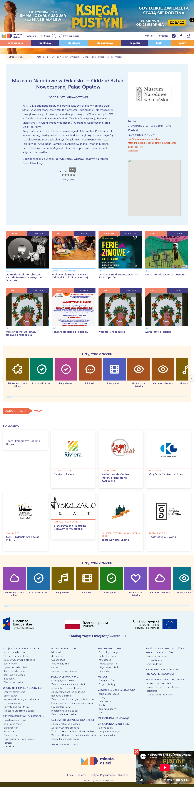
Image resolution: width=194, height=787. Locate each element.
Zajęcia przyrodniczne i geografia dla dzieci (73, 699)
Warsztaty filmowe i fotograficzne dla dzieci (73, 735)
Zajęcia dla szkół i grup (114, 723)
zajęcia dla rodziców (157, 656)
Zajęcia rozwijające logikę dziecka (68, 692)
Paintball (8, 742)
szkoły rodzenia (154, 664)
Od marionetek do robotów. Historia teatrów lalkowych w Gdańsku (24, 277)
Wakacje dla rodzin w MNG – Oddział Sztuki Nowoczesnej (70, 276)
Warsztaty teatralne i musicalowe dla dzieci (121, 534)
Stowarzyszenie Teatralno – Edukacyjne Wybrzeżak (71, 527)
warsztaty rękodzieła (112, 331)
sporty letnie (10, 663)
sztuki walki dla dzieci (14, 675)
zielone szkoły (106, 727)
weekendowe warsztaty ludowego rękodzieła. (21, 333)
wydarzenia (15, 43)
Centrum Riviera (64, 474)
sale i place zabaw (13, 724)
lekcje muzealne (107, 735)
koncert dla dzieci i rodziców (70, 331)
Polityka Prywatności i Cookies (108, 775)
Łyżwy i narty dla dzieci (15, 667)
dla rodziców (105, 43)
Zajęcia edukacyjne (64, 676)
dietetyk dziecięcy (108, 656)
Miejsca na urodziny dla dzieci (19, 710)
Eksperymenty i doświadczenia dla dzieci (72, 703)
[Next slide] (191, 378)
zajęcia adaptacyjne (109, 694)
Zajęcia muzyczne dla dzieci (65, 727)
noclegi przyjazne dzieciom (160, 683)
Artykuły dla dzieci (63, 470)
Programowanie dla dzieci (64, 710)
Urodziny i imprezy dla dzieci (22, 687)
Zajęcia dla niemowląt (114, 718)
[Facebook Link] (181, 35)
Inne (100, 271)
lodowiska (9, 731)
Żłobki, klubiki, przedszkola (116, 689)
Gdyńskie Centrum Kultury (166, 474)
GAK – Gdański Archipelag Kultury (23, 538)
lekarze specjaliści (108, 663)
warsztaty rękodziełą (158, 331)
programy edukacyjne (110, 731)
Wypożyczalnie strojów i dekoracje (21, 699)
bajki (159, 43)
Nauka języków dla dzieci (63, 680)
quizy (182, 43)
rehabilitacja (105, 660)
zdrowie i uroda (154, 660)
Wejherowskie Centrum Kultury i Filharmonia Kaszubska (116, 478)
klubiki (102, 712)
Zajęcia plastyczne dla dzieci (65, 724)
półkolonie (152, 691)
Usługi (102, 676)
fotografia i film (106, 680)
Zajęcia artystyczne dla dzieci (72, 720)
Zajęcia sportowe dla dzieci (22, 648)
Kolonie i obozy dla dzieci (159, 694)
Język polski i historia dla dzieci (66, 688)
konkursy (45, 43)
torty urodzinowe (12, 703)
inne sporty (9, 678)
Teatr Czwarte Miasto (115, 539)
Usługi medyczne (109, 648)
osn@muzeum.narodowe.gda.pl (144, 139)
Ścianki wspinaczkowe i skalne (19, 739)
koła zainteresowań (61, 707)
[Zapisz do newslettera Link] (188, 35)
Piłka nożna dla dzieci (14, 682)
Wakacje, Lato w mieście (63, 271)
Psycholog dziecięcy (109, 652)
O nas (69, 775)
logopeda (104, 671)
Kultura (9, 271)
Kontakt (149, 35)
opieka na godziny (108, 709)
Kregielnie (9, 746)
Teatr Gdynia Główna (162, 537)
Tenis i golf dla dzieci (14, 671)
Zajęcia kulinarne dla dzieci (64, 714)
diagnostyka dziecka (109, 667)
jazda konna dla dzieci (15, 652)
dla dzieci (74, 43)
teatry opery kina (60, 663)
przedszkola (105, 701)
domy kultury (108, 470)
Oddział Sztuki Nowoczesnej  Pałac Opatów (118, 276)
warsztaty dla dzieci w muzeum (165, 274)
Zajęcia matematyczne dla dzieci (68, 684)
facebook (133, 150)
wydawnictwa (58, 660)
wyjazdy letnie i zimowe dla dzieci (164, 687)
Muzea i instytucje (158, 533)
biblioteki (56, 652)
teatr (39, 411)
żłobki (102, 705)
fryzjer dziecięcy (107, 684)
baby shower (10, 695)
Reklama (162, 35)
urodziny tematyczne (14, 692)
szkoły (102, 697)
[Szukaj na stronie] (50, 36)
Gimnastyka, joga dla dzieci (18, 656)
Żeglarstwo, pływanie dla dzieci (19, 660)
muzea (54, 667)
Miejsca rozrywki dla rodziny (23, 716)
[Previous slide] (2, 378)
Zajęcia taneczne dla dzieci (65, 739)
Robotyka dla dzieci (61, 695)
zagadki (135, 43)
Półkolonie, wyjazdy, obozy (165, 679)
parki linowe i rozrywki (15, 720)
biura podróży (11, 727)
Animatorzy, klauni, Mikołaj (17, 707)
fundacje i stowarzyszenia (67, 522)
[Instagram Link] (173, 35)
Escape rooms (11, 735)
